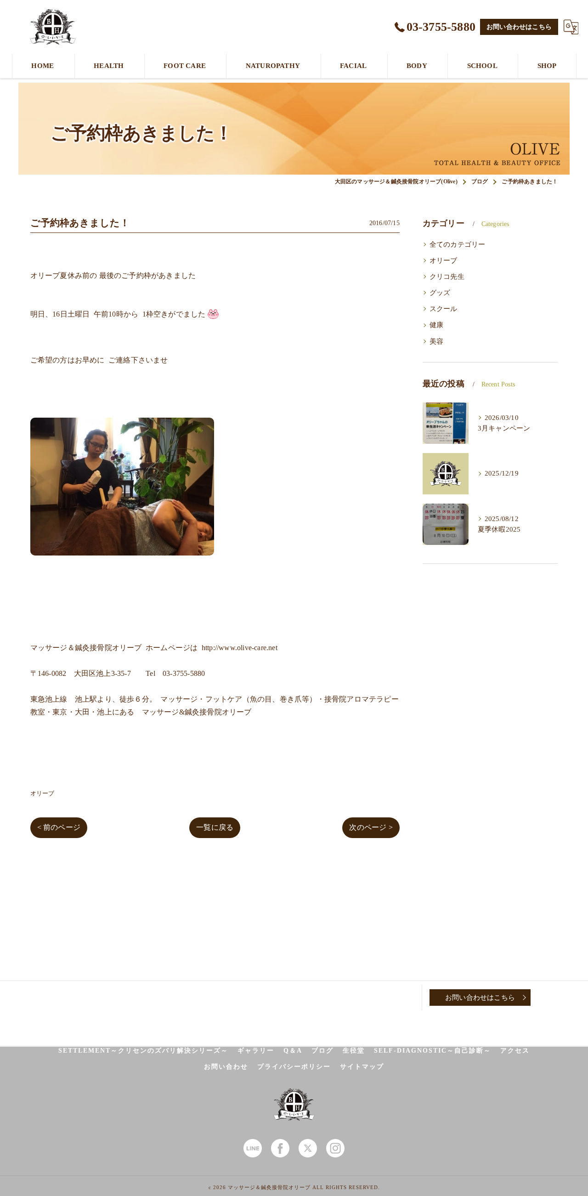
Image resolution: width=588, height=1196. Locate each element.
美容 (436, 341)
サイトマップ (362, 1066)
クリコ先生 (447, 276)
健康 (436, 325)
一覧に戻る (214, 827)
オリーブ (42, 793)
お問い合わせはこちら (519, 26)
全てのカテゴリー (458, 244)
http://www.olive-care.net (239, 648)
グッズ (440, 292)
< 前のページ (58, 827)
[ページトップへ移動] (553, 997)
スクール (444, 308)
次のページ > (370, 827)
